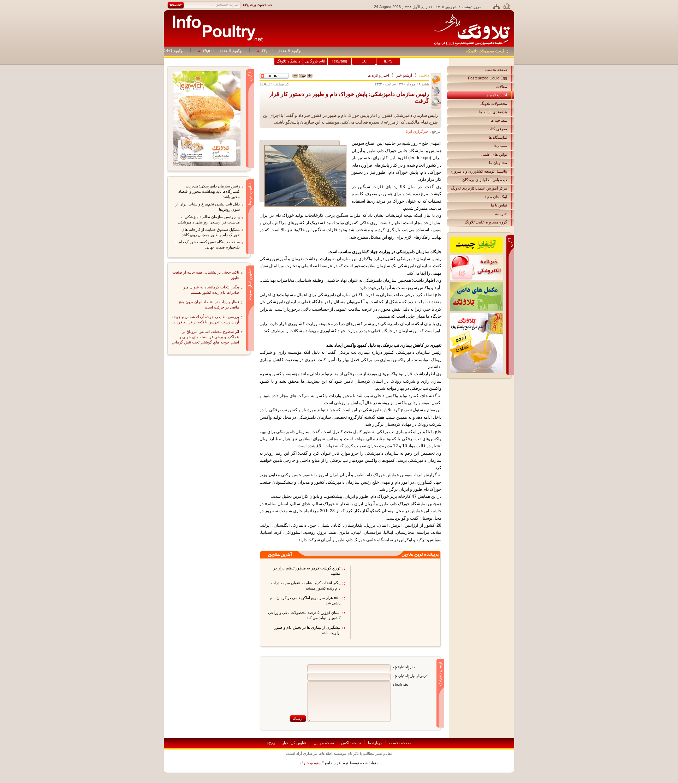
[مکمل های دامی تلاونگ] (476, 284)
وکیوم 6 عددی (298, 50)
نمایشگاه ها (498, 137)
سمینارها (500, 146)
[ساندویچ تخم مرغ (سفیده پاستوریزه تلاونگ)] (206, 73)
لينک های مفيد (495, 197)
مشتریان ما (498, 163)
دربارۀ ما (375, 743)
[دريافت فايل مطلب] (436, 91)
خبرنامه (501, 213)
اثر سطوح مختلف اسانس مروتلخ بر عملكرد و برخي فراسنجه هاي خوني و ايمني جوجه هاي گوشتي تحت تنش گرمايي (205, 336)
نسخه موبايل (324, 743)
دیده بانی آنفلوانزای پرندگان (484, 180)
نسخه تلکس (351, 743)
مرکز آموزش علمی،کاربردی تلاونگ (479, 188)
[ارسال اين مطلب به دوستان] (436, 80)
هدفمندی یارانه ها (493, 112)
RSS (271, 743)
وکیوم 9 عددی (239, 50)
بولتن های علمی (494, 154)
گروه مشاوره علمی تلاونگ (486, 222)
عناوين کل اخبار (294, 743)
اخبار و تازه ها (496, 95)
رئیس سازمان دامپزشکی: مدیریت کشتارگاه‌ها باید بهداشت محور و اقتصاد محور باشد (209, 191)
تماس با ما (499, 205)
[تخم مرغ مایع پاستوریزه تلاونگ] (476, 315)
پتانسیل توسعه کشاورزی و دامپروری (478, 171)
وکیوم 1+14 (183, 50)
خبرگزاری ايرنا (417, 131)
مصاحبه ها (498, 120)
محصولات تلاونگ (493, 103)
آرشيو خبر (404, 75)
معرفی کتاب (497, 129)
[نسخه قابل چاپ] (436, 102)
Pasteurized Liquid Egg (487, 78)
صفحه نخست (496, 69)
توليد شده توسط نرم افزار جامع (339, 763)
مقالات (501, 86)
